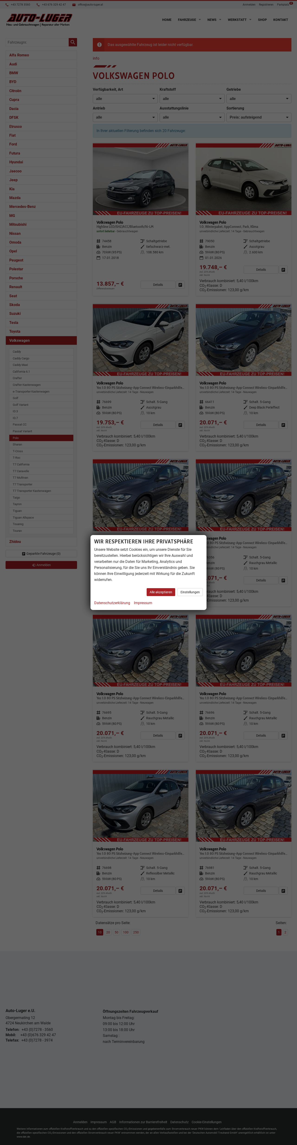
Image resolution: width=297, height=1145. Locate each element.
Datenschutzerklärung (112, 603)
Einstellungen (190, 592)
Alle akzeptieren (161, 592)
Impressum (143, 603)
